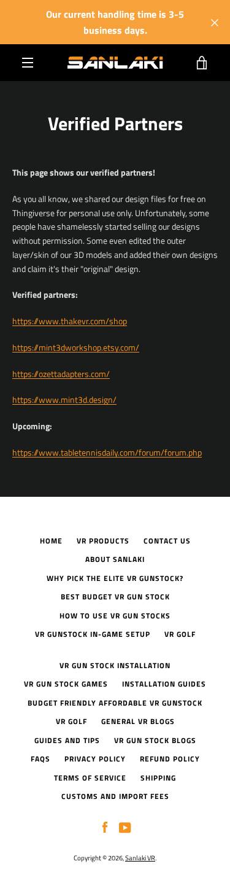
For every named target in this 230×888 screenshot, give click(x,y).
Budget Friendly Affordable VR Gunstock (115, 703)
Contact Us (167, 541)
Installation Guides (164, 684)
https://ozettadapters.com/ (61, 373)
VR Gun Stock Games (66, 684)
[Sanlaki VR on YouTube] (125, 826)
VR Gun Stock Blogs (155, 740)
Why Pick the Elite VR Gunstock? (115, 578)
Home (51, 541)
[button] (75, 347)
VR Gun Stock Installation (115, 665)
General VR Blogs (138, 721)
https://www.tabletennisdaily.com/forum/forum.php (107, 452)
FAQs (40, 759)
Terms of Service (90, 778)
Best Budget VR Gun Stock (115, 596)
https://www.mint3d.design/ (64, 399)
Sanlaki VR (140, 857)
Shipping (158, 778)
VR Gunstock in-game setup (92, 634)
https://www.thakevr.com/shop (69, 320)
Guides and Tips (67, 740)
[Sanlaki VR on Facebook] (105, 826)
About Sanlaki (115, 559)
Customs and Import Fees (115, 796)
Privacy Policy (95, 759)
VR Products (103, 541)
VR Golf (180, 634)
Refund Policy (170, 759)
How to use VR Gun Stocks (115, 615)
